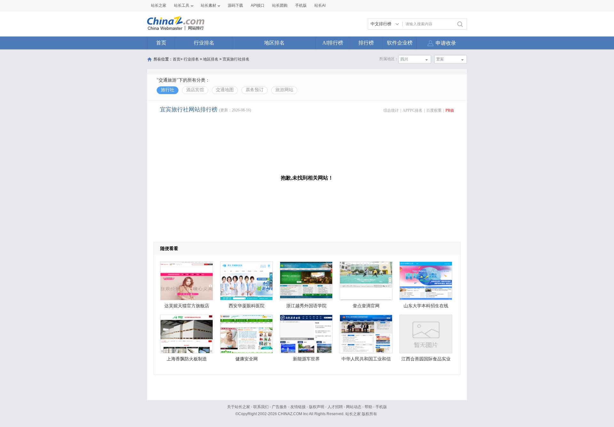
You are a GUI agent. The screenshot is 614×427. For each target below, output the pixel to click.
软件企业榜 (400, 42)
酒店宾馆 (195, 89)
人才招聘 (335, 407)
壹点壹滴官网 (366, 305)
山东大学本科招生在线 (426, 305)
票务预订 (255, 89)
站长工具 (181, 5)
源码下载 (235, 5)
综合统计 (391, 110)
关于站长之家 (238, 407)
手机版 (381, 407)
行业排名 (204, 42)
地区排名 (274, 42)
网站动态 (353, 407)
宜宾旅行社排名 (236, 59)
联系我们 (261, 407)
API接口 (257, 5)
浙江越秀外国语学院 (306, 305)
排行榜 (366, 42)
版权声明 (316, 407)
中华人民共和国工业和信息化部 (366, 361)
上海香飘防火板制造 (187, 359)
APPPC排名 (412, 110)
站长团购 (279, 5)
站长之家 (158, 5)
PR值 (449, 110)
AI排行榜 (332, 42)
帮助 (368, 407)
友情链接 (298, 407)
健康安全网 (246, 359)
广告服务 (279, 407)
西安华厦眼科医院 (246, 305)
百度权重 (434, 110)
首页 (161, 42)
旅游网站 (284, 89)
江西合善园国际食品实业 (426, 359)
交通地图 (225, 89)
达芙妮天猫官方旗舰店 (186, 305)
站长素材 (208, 5)
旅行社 (167, 89)
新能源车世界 (306, 359)
